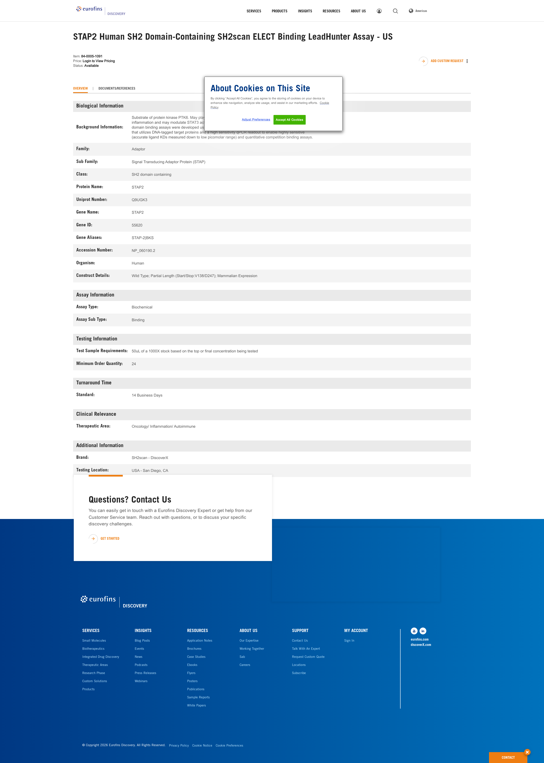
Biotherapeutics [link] (93, 649)
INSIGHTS (143, 631)
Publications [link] (195, 689)
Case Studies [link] (196, 657)
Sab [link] (242, 657)
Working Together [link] (252, 649)
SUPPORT (300, 631)
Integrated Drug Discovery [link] (100, 657)
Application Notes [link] (199, 640)
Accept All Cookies (289, 119)
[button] (527, 750)
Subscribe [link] (299, 673)
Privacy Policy (179, 745)
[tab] (80, 88)
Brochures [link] (194, 649)
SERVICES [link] (254, 11)
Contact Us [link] (300, 640)
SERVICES (91, 631)
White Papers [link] (196, 705)
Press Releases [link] (145, 673)
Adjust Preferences (256, 119)
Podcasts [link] (141, 665)
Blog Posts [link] (142, 640)
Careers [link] (245, 665)
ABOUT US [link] (358, 11)
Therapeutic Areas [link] (95, 665)
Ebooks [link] (192, 665)
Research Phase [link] (93, 673)
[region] (273, 103)
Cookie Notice (202, 745)
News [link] (138, 657)
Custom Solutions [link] (94, 681)
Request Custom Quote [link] (308, 657)
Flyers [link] (191, 673)
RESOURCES (197, 631)
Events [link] (139, 649)
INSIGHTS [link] (305, 11)
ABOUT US (249, 631)
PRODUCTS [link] (279, 11)
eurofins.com (420, 639)
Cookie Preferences (229, 745)
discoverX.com (421, 645)
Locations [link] (299, 665)
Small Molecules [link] (94, 640)
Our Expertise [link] (249, 640)
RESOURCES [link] (331, 11)
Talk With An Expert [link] (306, 649)
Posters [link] (192, 681)
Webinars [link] (141, 681)
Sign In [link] (349, 640)
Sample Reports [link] (198, 697)
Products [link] (88, 689)
